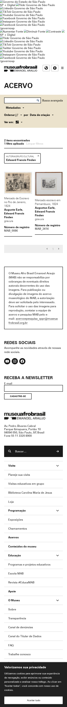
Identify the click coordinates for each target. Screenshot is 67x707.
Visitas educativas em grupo (26, 483)
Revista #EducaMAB (21, 582)
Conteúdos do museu (22, 546)
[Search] (57, 451)
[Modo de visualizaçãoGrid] (18, 122)
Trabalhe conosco (19, 654)
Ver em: (9, 122)
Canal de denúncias (20, 627)
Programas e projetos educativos (29, 564)
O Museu (14, 600)
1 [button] (53, 249)
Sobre (12, 609)
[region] (33, 684)
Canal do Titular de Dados (24, 636)
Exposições (15, 519)
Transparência (17, 618)
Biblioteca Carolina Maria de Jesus (30, 492)
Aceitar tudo (33, 700)
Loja (11, 501)
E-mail (8, 383)
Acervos (13, 537)
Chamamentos (17, 528)
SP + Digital (7, 5)
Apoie (12, 591)
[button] (38, 155)
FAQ (11, 645)
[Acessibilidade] (54, 68)
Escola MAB (16, 573)
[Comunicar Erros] (63, 31)
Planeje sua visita (19, 474)
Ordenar (9, 115)
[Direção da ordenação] (19, 115)
